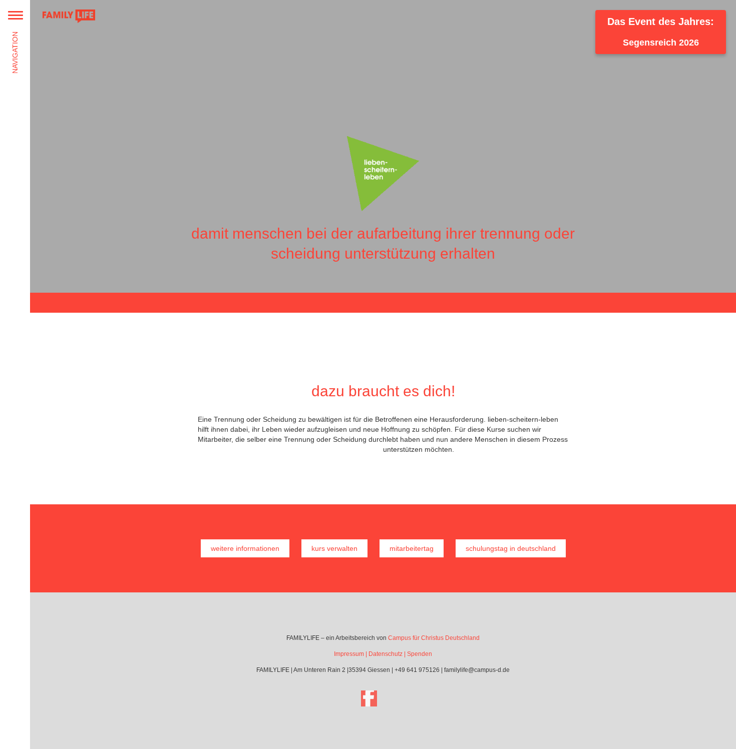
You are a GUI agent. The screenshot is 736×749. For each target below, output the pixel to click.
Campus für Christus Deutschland (434, 637)
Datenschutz (386, 653)
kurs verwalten (334, 548)
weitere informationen (245, 548)
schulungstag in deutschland (511, 548)
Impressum (349, 653)
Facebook (369, 698)
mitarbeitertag (412, 548)
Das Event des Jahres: (660, 32)
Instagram (397, 698)
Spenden (419, 653)
